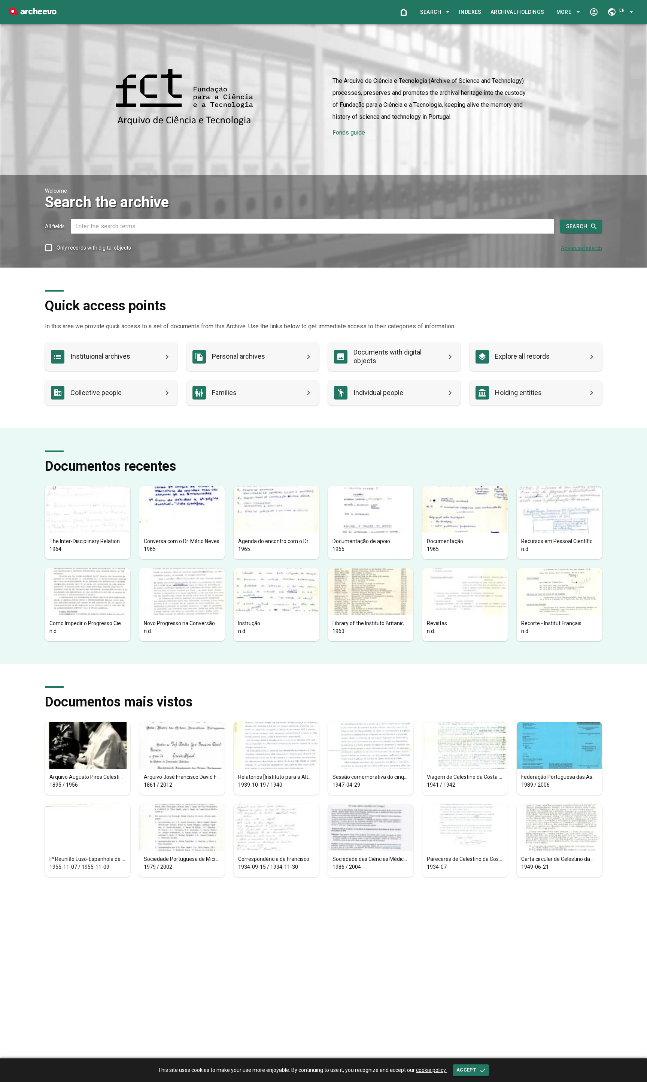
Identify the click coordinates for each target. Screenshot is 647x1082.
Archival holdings (517, 12)
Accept (466, 1070)
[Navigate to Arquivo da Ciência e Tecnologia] (184, 98)
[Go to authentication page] (593, 11)
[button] (433, 12)
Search (576, 226)
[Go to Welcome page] (403, 11)
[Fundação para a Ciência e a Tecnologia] (33, 12)
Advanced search (581, 248)
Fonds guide (348, 132)
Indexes (470, 12)
